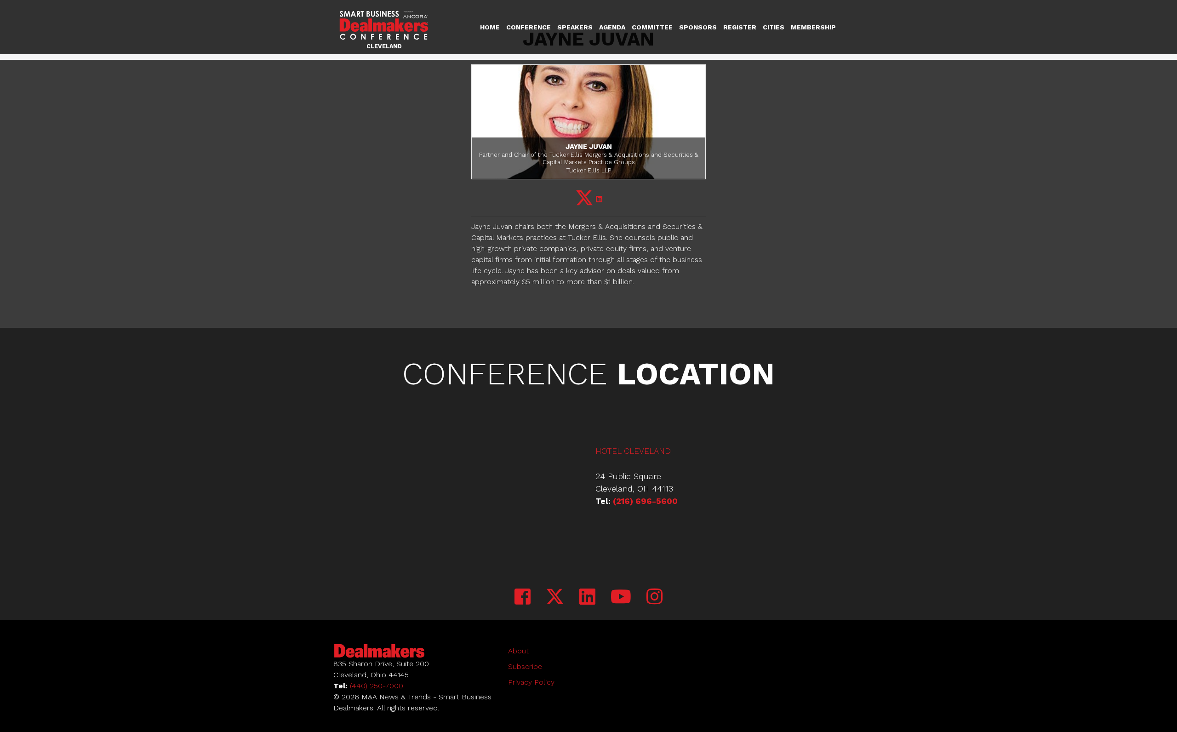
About (518, 650)
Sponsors (698, 27)
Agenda (612, 27)
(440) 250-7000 (376, 685)
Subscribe (525, 666)
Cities (773, 27)
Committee (652, 27)
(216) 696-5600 (645, 501)
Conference (528, 27)
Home (490, 27)
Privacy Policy (531, 682)
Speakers (575, 27)
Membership (813, 27)
